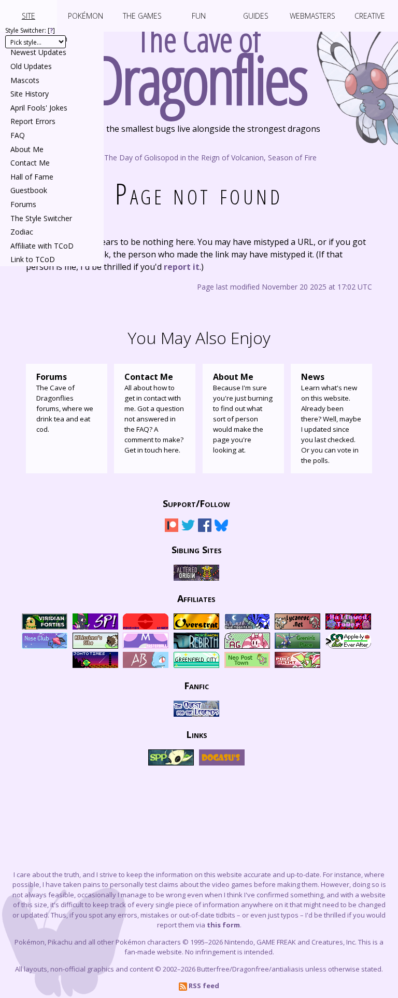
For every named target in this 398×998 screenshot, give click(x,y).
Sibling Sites (197, 549)
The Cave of (199, 61)
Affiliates (196, 598)
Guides (255, 16)
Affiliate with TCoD (42, 246)
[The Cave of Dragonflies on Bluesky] (221, 529)
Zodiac (21, 232)
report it (182, 266)
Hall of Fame (31, 177)
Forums (23, 204)
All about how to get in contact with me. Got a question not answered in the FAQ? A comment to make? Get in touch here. (154, 413)
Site (28, 16)
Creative (369, 16)
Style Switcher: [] (30, 30)
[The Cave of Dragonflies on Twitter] (188, 529)
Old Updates (31, 66)
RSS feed (203, 985)
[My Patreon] (171, 529)
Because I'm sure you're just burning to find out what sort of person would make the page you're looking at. (243, 413)
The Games (142, 16)
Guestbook (28, 190)
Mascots (24, 80)
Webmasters (312, 16)
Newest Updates (38, 52)
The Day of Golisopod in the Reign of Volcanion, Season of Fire (209, 157)
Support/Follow (196, 503)
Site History (29, 94)
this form (223, 924)
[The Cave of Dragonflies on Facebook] (204, 529)
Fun (199, 16)
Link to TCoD (32, 259)
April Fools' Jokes (38, 108)
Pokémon (85, 16)
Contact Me (30, 163)
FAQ (17, 135)
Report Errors (32, 121)
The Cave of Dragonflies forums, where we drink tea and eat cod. (64, 402)
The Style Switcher (41, 218)
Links (196, 734)
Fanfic (196, 685)
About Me (27, 149)
